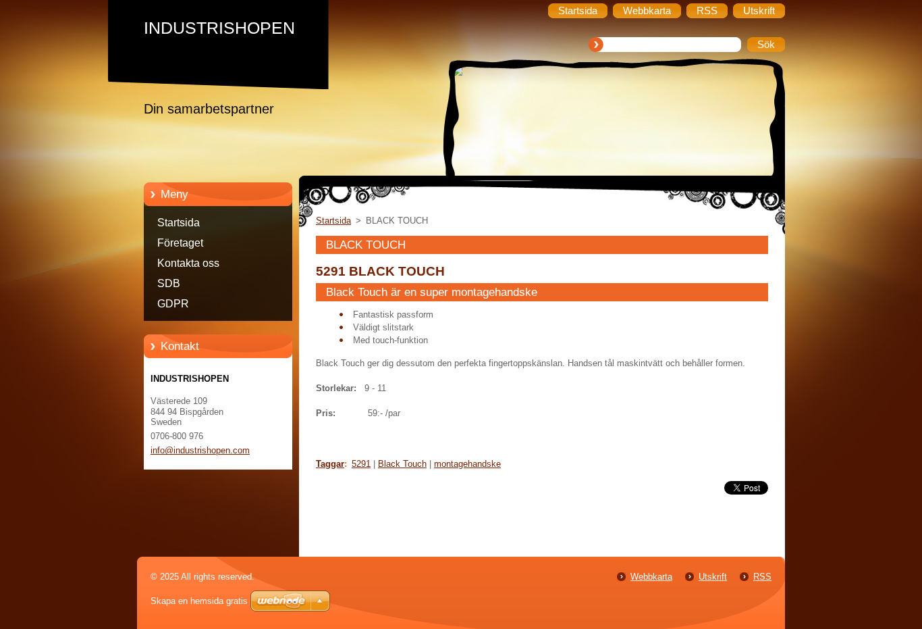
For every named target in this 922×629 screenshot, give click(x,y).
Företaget (180, 243)
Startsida (178, 222)
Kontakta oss (188, 263)
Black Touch (402, 464)
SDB (168, 283)
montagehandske (467, 464)
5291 (361, 464)
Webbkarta (651, 577)
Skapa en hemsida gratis (199, 601)
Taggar (330, 464)
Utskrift (713, 577)
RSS (762, 577)
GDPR (173, 303)
